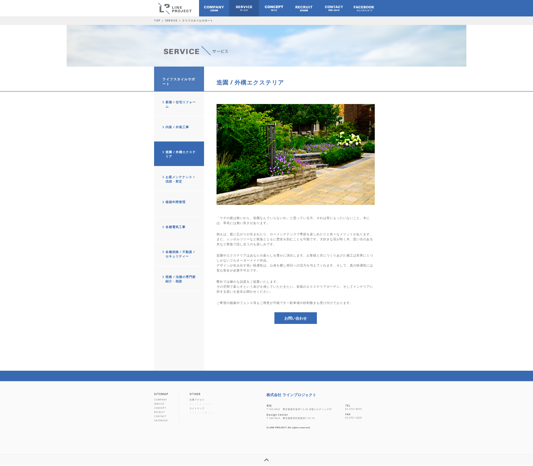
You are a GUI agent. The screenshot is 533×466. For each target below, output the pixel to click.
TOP (157, 20)
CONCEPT (160, 407)
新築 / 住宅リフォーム (181, 104)
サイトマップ (196, 408)
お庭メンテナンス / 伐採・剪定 (180, 179)
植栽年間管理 (176, 202)
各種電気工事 (176, 227)
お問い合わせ (295, 318)
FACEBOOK (161, 420)
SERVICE (171, 20)
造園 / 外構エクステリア (181, 154)
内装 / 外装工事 (177, 127)
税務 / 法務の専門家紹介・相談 (181, 279)
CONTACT (160, 416)
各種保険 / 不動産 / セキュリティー (180, 254)
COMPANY (160, 399)
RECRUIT (159, 412)
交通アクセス (196, 399)
